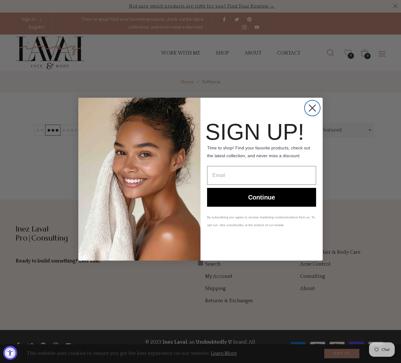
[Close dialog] (312, 108)
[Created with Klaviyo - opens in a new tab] (200, 263)
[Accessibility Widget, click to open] (10, 353)
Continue (261, 197)
